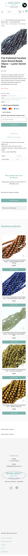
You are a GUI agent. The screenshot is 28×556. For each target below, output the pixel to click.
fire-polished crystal (21, 98)
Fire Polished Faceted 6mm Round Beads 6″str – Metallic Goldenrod (14, 405)
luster (4, 99)
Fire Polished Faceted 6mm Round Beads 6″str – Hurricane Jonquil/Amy (14, 370)
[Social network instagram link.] (11, 487)
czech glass (13, 98)
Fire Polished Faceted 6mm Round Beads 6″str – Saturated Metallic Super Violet (14, 297)
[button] (24, 5)
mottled (8, 99)
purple (12, 99)
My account (4, 551)
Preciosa (7, 102)
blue (8, 98)
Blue (18, 159)
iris (1, 99)
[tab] (14, 133)
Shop (7, 24)
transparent (17, 99)
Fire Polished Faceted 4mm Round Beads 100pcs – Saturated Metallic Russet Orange (14, 261)
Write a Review (14, 200)
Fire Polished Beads (12, 95)
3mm (5, 98)
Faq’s (2, 548)
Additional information (14, 137)
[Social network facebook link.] (16, 487)
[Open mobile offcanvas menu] (2, 12)
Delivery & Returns (6, 541)
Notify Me (14, 124)
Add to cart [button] (14, 269)
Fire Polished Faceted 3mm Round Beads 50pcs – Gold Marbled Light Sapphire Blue (14, 334)
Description (14, 133)
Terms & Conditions (6, 538)
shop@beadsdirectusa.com (14, 466)
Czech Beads (13, 24)
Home (2, 20)
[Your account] (23, 12)
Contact (3, 545)
